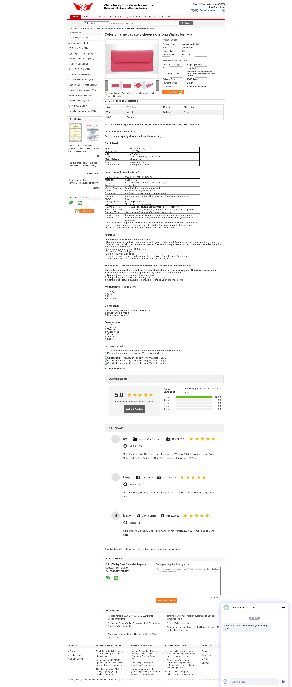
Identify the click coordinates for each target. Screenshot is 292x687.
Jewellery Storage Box (78, 64)
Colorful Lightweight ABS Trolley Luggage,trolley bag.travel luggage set (107, 671)
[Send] (283, 681)
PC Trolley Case (75, 48)
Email (222, 7)
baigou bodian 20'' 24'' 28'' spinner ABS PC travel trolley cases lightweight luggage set (109, 662)
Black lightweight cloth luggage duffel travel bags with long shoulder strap (110, 653)
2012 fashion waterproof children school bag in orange (180, 672)
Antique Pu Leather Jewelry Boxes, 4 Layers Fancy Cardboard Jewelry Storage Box (144, 655)
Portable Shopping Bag (79, 74)
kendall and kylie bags (120, 549)
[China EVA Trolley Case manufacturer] (85, 7)
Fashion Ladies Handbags (80, 85)
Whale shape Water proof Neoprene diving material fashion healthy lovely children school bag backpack (180, 664)
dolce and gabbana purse (144, 549)
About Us (101, 16)
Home (75, 16)
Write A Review (134, 409)
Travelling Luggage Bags (80, 111)
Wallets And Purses (92, 28)
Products (87, 16)
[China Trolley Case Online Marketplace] (223, 10)
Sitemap (206, 663)
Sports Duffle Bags (77, 69)
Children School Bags (78, 79)
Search (187, 23)
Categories (89, 23)
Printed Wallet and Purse (178, 623)
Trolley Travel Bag (76, 100)
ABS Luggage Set (76, 43)
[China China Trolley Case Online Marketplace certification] (75, 141)
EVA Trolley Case (76, 38)
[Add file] (225, 681)
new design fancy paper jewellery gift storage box (142, 664)
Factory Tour (115, 16)
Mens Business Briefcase (80, 90)
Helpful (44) (135, 484)
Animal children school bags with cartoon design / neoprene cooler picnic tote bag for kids (181, 653)
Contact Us (150, 16)
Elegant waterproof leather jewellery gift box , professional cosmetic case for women (145, 671)
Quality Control (133, 16)
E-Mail (205, 659)
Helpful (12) (135, 523)
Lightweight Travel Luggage (81, 53)
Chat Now (213, 7)
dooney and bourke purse (169, 549)
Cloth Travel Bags (76, 106)
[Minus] (284, 607)
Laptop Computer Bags (79, 59)
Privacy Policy (74, 680)
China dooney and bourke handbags (99, 680)
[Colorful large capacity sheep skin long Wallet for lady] (132, 59)
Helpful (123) (135, 446)
